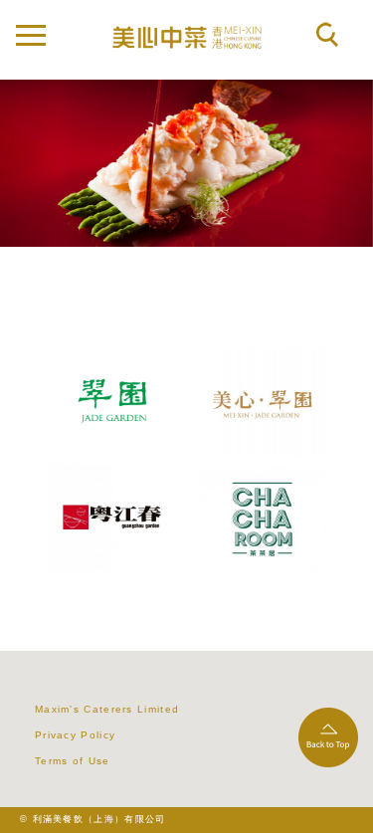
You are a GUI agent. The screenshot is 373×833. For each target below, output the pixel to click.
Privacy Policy (75, 734)
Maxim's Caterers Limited (107, 709)
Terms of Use (72, 760)
